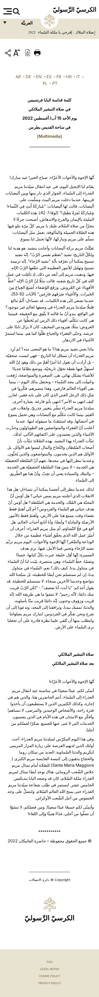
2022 (32, 32)
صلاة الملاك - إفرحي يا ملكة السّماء (65, 32)
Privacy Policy (49, 983)
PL (45, 83)
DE (28, 76)
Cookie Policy (49, 976)
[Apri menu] (7, 11)
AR (18, 76)
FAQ (49, 962)
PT (54, 83)
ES (49, 76)
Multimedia (49, 136)
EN (39, 76)
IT (78, 76)
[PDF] (27, 52)
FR (58, 76)
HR (69, 76)
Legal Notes (49, 969)
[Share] (8, 53)
